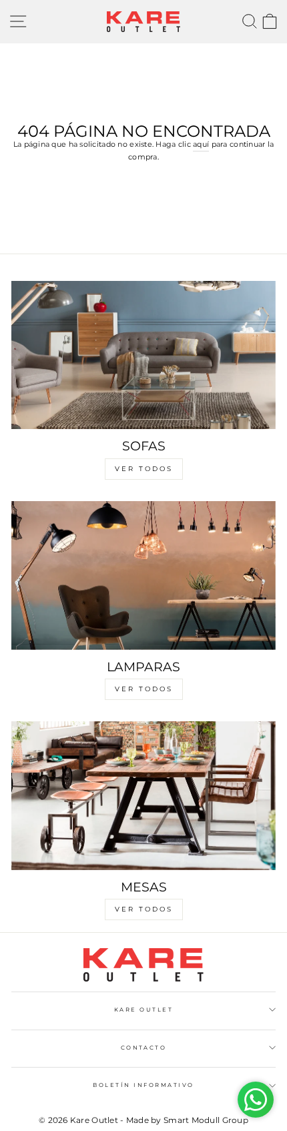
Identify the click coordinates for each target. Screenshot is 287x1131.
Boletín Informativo (143, 1085)
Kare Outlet (143, 1009)
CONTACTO (144, 1047)
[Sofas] (143, 355)
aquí (201, 144)
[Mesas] (143, 795)
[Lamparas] (143, 575)
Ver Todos (144, 468)
